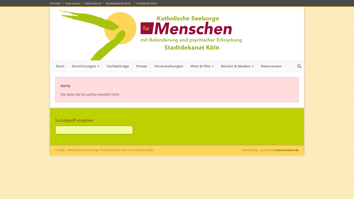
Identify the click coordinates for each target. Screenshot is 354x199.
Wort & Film (202, 66)
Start (60, 66)
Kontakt (55, 3)
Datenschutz (93, 3)
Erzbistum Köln (148, 3)
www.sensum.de (287, 150)
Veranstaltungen (168, 66)
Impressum (72, 3)
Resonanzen (271, 66)
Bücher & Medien (237, 66)
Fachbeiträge (118, 66)
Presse (141, 66)
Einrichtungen (86, 66)
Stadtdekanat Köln (119, 3)
